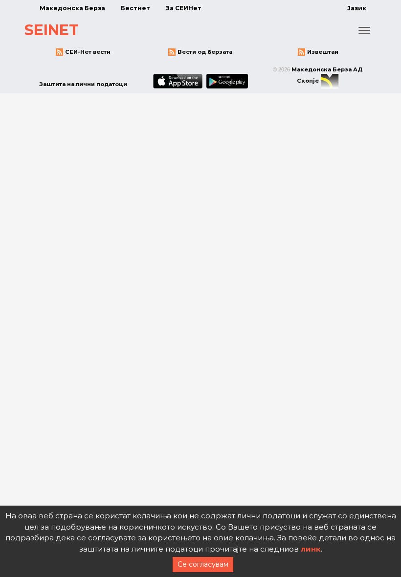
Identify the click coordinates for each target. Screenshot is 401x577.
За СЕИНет (183, 8)
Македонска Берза (72, 8)
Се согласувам (203, 564)
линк (311, 549)
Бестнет (135, 8)
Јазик (356, 8)
